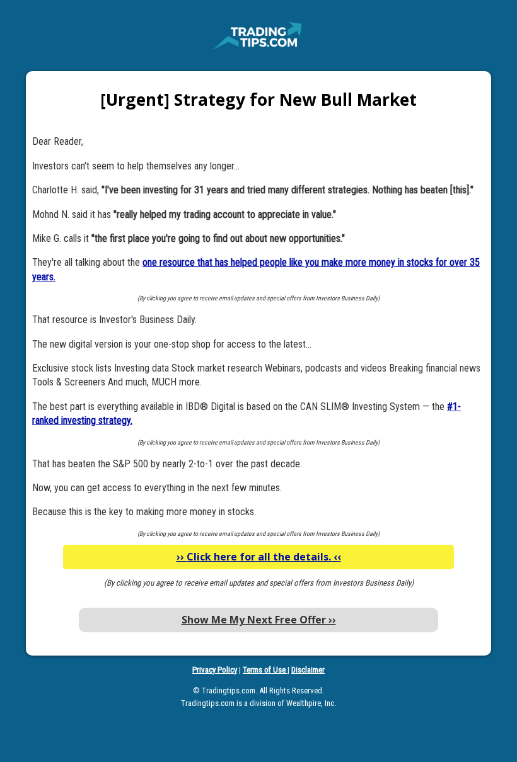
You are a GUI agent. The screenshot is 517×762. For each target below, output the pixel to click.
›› (259, 620)
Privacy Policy (214, 669)
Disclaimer (308, 669)
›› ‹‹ (259, 557)
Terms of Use (265, 669)
